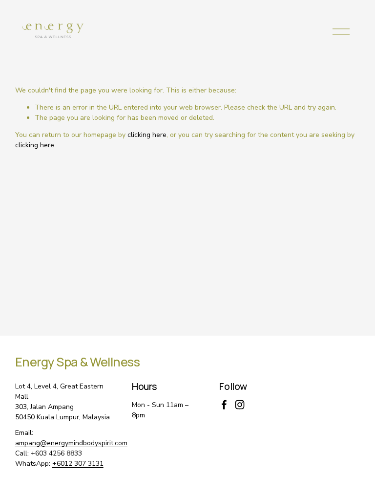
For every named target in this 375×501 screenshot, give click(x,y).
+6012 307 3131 (78, 463)
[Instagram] (240, 405)
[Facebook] (224, 405)
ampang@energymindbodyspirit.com (71, 443)
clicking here (147, 134)
